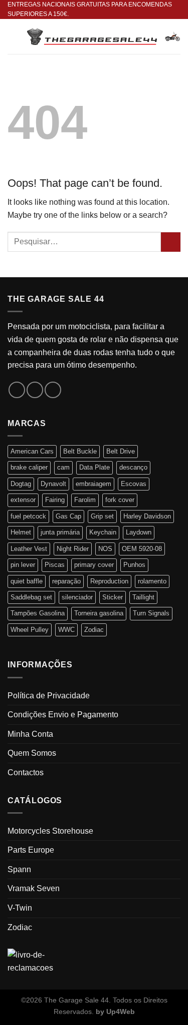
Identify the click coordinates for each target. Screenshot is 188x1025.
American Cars (32, 451)
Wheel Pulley (30, 629)
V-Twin (20, 908)
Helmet (21, 532)
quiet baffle (27, 581)
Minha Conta (30, 734)
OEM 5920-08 (142, 548)
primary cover (94, 564)
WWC (66, 629)
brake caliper (29, 467)
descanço (133, 467)
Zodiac (94, 629)
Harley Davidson (147, 516)
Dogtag (21, 484)
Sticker (112, 597)
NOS (105, 548)
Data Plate (94, 467)
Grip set (102, 516)
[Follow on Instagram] (35, 390)
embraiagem (93, 484)
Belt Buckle (80, 451)
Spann (19, 869)
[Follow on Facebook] (17, 390)
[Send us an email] (53, 390)
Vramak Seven (34, 888)
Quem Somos (32, 753)
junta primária (60, 532)
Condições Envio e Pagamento (63, 714)
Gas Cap (68, 516)
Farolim (85, 500)
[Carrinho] (172, 36)
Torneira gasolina (98, 613)
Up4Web (120, 1012)
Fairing (55, 500)
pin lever (23, 564)
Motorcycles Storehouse (50, 831)
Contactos (26, 772)
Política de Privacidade (49, 695)
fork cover (119, 500)
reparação (66, 581)
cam (63, 467)
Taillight (143, 597)
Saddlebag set (31, 597)
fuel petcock (28, 516)
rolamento (152, 581)
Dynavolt (53, 484)
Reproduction (109, 581)
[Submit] (170, 242)
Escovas (133, 484)
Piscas (55, 564)
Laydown (138, 532)
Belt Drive (120, 451)
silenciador (77, 597)
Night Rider (73, 548)
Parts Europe (31, 850)
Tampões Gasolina (38, 613)
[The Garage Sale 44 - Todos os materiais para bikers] (92, 36)
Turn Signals (151, 613)
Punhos (134, 564)
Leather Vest (29, 548)
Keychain (102, 532)
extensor (23, 500)
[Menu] (14, 36)
